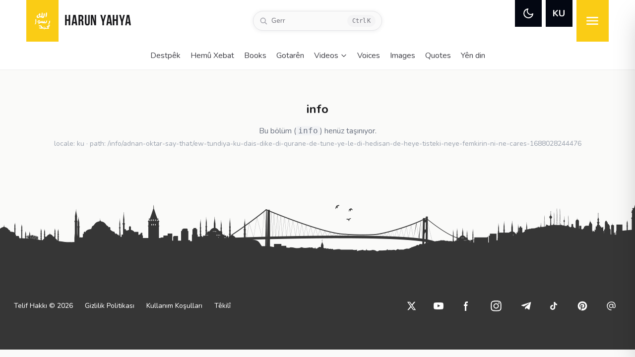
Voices (368, 55)
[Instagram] (496, 306)
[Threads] (611, 306)
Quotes (438, 55)
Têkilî (222, 305)
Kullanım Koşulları (174, 305)
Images (402, 55)
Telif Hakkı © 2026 (43, 305)
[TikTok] (554, 306)
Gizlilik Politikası (109, 305)
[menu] (592, 21)
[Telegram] (526, 306)
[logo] (42, 21)
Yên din (473, 55)
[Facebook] (466, 306)
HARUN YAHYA (97, 21)
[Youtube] (438, 306)
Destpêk (165, 55)
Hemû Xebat (212, 55)
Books (255, 55)
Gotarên (290, 55)
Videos (326, 55)
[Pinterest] (582, 306)
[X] (412, 306)
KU (559, 13)
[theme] (528, 13)
